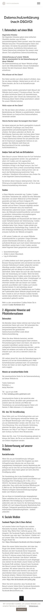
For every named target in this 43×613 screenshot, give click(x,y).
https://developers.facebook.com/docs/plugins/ (23, 542)
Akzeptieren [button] (21, 609)
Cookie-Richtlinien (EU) (16, 305)
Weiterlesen (33, 606)
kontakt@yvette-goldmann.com (19, 394)
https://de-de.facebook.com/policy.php (21, 579)
